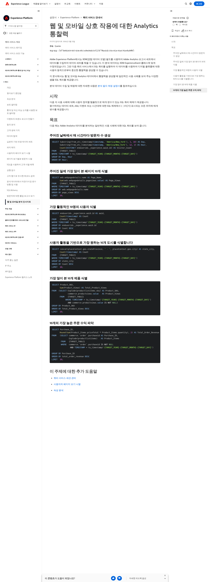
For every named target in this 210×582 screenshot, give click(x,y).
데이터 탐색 (12, 136)
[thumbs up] (113, 578)
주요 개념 (8, 209)
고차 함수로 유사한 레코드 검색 (21, 176)
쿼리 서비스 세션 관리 (65, 378)
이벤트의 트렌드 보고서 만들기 (20, 119)
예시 (6, 82)
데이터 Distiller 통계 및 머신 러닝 (17, 70)
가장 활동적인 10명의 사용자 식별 (187, 70)
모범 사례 (8, 249)
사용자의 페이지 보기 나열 (67, 384)
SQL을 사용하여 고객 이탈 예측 (20, 164)
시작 (173, 41)
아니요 (184, 24)
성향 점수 (11, 170)
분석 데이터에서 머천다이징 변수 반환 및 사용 (21, 183)
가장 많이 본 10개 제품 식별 (185, 84)
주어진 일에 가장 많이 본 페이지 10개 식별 (189, 63)
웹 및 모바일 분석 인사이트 (19, 201)
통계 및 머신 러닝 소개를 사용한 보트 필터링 (22, 111)
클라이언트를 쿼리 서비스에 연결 (16, 220)
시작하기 (8, 59)
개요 (9, 87)
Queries (58, 46)
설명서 (53, 17)
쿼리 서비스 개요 (12, 42)
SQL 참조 (8, 254)
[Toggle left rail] (39, 11)
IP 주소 (8, 265)
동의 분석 (11, 124)
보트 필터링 (12, 104)
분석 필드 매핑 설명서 (109, 85)
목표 (173, 47)
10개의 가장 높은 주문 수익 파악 (187, 90)
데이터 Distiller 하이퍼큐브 (15, 214)
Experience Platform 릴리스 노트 (18, 277)
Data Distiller (10, 65)
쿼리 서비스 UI (10, 226)
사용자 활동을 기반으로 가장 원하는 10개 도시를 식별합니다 (189, 77)
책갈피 (177, 31)
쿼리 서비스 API (10, 232)
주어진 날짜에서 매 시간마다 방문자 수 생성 (189, 54)
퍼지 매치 (11, 147)
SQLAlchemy (12, 190)
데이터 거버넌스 (11, 243)
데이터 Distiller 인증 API (14, 237)
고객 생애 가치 (13, 130)
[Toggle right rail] (171, 11)
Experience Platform (69, 17)
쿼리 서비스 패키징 (13, 47)
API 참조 (8, 271)
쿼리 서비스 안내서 (92, 17)
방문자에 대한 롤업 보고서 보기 (21, 196)
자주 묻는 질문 (11, 260)
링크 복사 (188, 31)
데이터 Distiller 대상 (13, 76)
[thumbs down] (119, 578)
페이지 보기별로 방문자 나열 (19, 159)
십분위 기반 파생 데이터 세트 (20, 141)
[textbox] (20, 26)
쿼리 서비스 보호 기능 (14, 53)
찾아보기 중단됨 (14, 93)
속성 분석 (58, 390)
